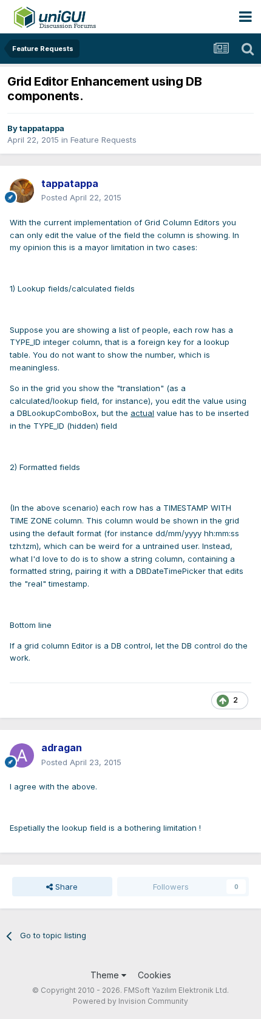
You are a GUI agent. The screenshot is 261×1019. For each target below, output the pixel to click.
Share (65, 886)
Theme (105, 975)
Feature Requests (103, 140)
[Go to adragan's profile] (22, 755)
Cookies (154, 975)
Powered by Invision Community (130, 1001)
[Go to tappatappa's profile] (22, 191)
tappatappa (41, 128)
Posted (81, 197)
